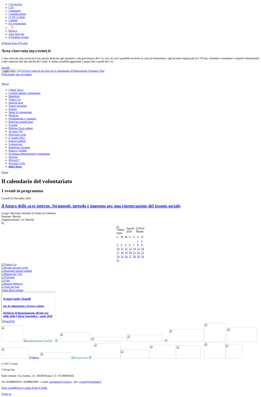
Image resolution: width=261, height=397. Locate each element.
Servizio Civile (17, 163)
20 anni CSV (16, 131)
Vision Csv (15, 99)
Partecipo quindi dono (21, 121)
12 (126, 248)
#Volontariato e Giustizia (22, 118)
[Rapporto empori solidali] (16, 270)
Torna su (6, 393)
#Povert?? (14, 160)
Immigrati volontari (19, 147)
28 (134, 256)
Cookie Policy (31, 387)
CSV (11, 7)
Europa (13, 109)
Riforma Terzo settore (21, 128)
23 (142, 252)
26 (126, 256)
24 (118, 256)
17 (118, 252)
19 (126, 252)
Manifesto (14, 96)
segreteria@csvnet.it (60, 381)
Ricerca (13, 30)
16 (142, 248)
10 (118, 248)
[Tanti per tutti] (10, 286)
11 (122, 248)
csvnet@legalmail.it (90, 381)
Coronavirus (15, 144)
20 (130, 252)
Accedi (5, 67)
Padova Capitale (18, 150)
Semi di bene (16, 102)
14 (134, 248)
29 (138, 256)
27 (130, 256)
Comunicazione (17, 13)
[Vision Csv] (9, 264)
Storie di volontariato (20, 112)
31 (118, 260)
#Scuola (13, 156)
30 (142, 256)
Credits (43, 387)
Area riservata (16, 33)
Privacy (19, 387)
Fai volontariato (17, 23)
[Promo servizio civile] (14, 267)
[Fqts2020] (8, 321)
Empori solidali (17, 141)
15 (138, 248)
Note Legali (8, 387)
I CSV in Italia (17, 17)
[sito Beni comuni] (12, 290)
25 (122, 256)
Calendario (15, 10)
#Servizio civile (17, 134)
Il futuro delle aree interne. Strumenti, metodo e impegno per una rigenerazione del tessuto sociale (91, 206)
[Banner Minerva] (12, 283)
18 (122, 252)
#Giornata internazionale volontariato (29, 153)
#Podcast (14, 115)
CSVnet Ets (15, 4)
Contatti (13, 20)
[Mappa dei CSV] (12, 274)
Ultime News (16, 89)
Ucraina (13, 125)
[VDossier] (8, 277)
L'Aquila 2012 (17, 137)
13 (130, 248)
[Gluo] (5, 280)
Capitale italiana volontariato (24, 93)
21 (134, 252)
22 (138, 252)
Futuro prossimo (18, 105)
